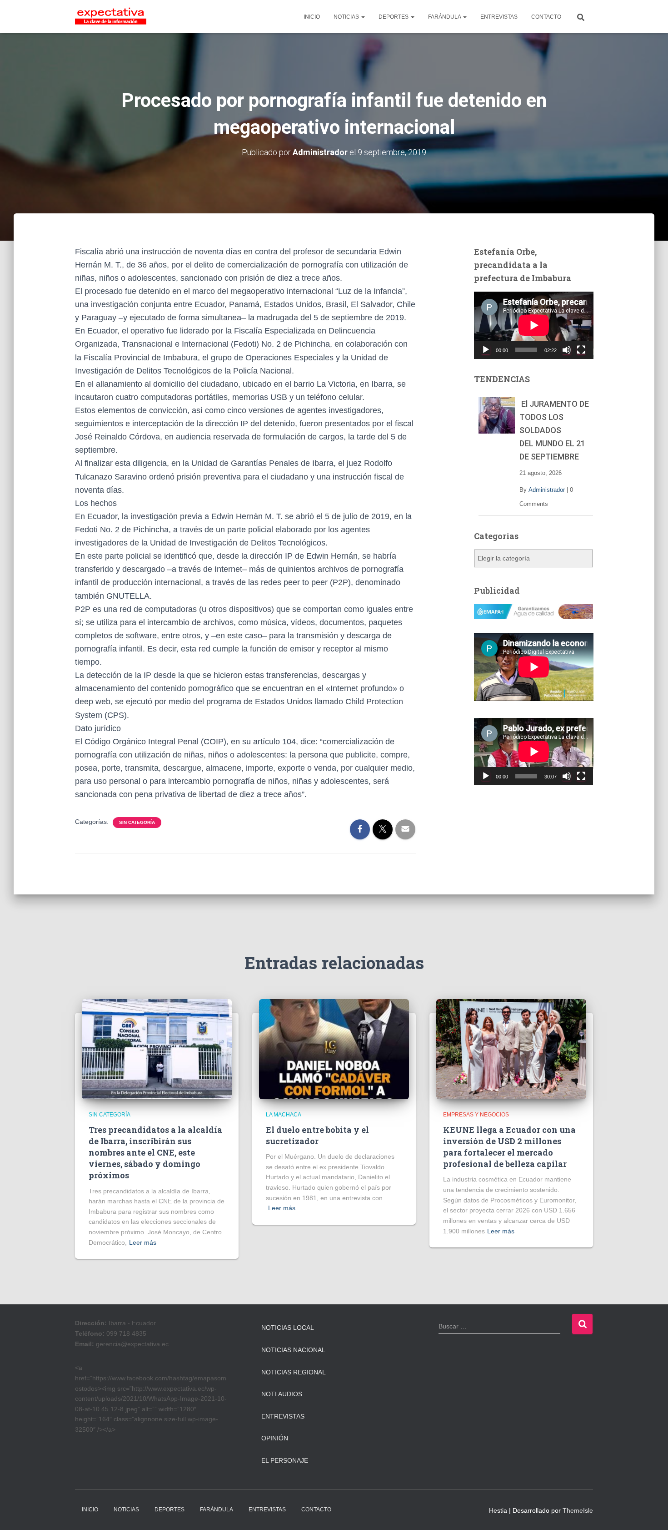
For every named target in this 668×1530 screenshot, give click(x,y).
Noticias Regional (293, 1372)
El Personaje (284, 1460)
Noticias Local (287, 1327)
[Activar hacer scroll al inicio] (650, 1511)
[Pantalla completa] (581, 349)
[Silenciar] (566, 349)
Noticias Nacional (293, 1349)
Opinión (274, 1438)
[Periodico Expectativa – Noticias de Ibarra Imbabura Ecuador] (110, 16)
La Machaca (283, 1114)
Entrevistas (282, 1416)
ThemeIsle (578, 1510)
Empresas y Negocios (476, 1114)
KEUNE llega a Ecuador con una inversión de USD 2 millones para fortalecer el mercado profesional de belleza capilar (509, 1147)
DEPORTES (394, 17)
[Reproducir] (485, 349)
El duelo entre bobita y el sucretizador (317, 1135)
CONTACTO (546, 17)
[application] (533, 325)
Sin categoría (137, 822)
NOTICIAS (347, 17)
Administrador (546, 489)
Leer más (142, 1242)
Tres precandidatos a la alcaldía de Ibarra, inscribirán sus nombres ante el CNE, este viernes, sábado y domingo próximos (155, 1152)
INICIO (312, 17)
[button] (362, 17)
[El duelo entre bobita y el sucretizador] (334, 1048)
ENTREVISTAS (499, 17)
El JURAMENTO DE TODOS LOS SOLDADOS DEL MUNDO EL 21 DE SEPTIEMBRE (554, 430)
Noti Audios (281, 1394)
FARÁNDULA (445, 17)
